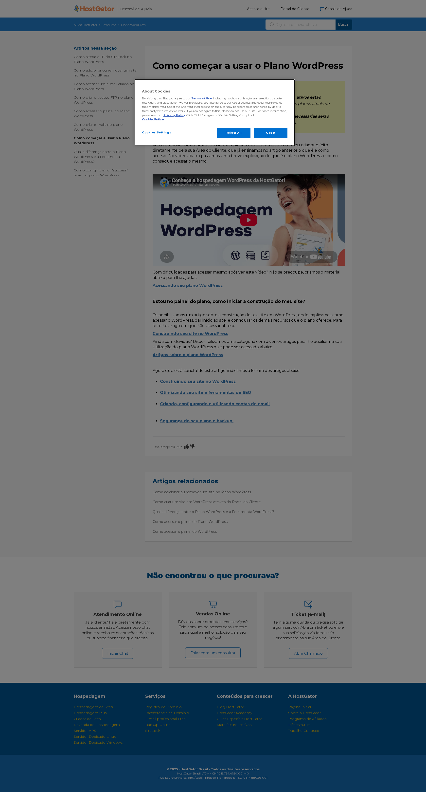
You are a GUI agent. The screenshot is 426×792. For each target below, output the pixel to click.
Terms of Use (201, 98)
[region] (215, 112)
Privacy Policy (174, 115)
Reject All (234, 132)
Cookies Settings (156, 132)
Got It (270, 132)
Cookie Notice (153, 119)
